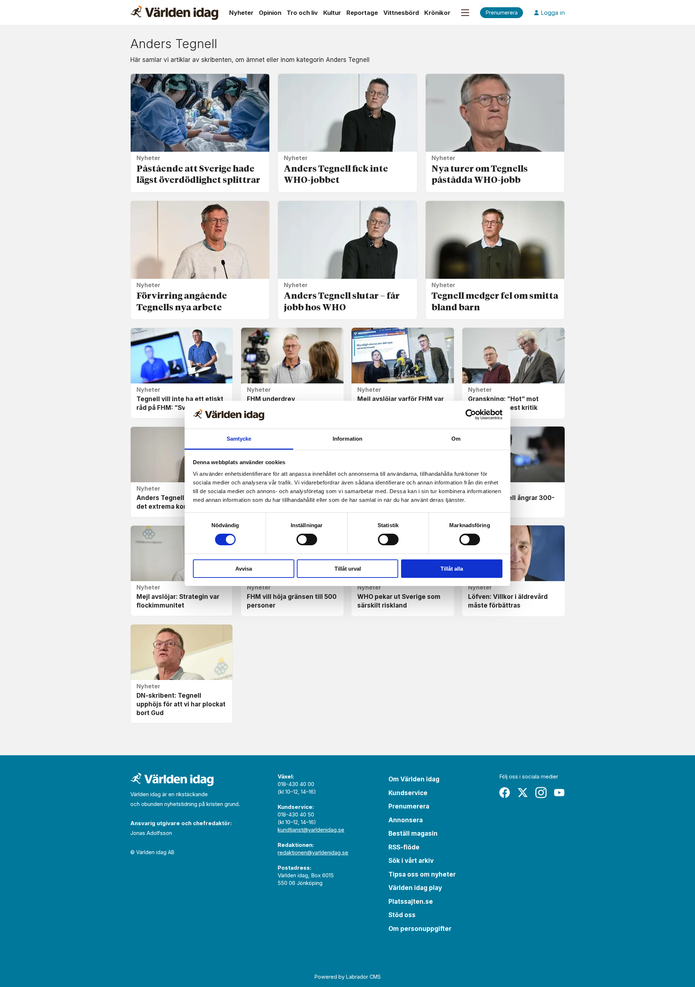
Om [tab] (455, 439)
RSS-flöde (404, 847)
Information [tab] (347, 439)
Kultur (332, 12)
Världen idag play (415, 887)
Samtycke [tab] (239, 439)
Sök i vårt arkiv (411, 860)
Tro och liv (302, 12)
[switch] (306, 539)
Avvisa (243, 569)
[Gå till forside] (174, 12)
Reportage (362, 12)
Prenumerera (408, 806)
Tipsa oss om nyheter (422, 874)
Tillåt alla (452, 569)
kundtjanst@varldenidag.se (311, 829)
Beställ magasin (413, 833)
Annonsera (405, 820)
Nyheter (241, 12)
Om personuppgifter (419, 928)
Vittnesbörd (401, 12)
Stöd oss (402, 915)
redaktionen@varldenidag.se (313, 852)
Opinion (270, 12)
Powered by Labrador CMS (348, 977)
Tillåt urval (347, 569)
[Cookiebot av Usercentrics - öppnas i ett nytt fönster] (470, 414)
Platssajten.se (410, 901)
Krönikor (437, 12)
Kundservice (407, 793)
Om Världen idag (413, 779)
